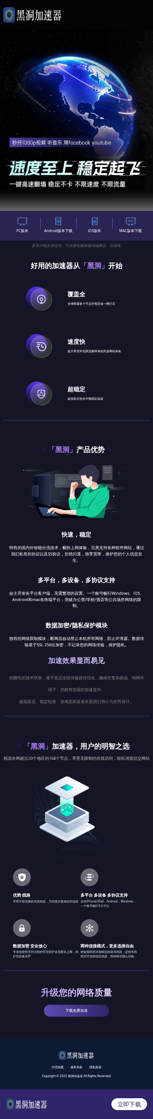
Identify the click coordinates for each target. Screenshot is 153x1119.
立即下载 (129, 1104)
